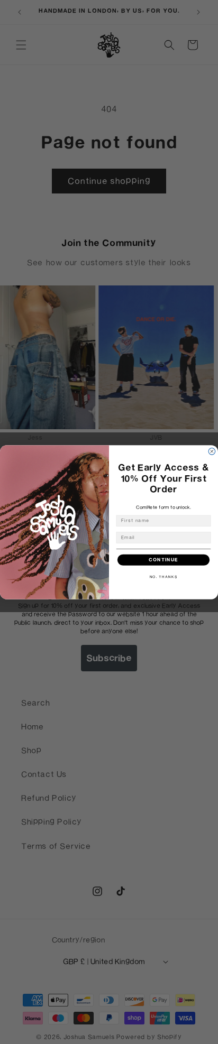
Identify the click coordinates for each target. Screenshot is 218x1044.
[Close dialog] (211, 451)
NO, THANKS (164, 576)
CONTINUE (163, 559)
